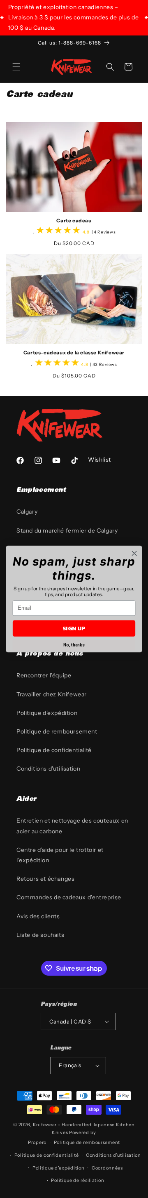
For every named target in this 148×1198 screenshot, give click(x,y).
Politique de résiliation (77, 1180)
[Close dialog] (134, 553)
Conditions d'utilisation (48, 768)
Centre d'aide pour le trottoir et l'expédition (60, 855)
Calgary (26, 511)
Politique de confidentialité (54, 750)
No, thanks (74, 645)
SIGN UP (74, 628)
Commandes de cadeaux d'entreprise (68, 897)
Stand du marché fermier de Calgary (67, 530)
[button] (16, 67)
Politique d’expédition (58, 1168)
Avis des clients (38, 916)
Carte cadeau (73, 220)
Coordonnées (107, 1168)
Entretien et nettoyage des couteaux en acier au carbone (72, 826)
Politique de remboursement (56, 731)
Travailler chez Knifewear (51, 694)
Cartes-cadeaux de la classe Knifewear (74, 352)
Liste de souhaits (40, 935)
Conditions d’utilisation (113, 1155)
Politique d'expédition (46, 713)
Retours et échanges (45, 878)
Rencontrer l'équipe (43, 675)
